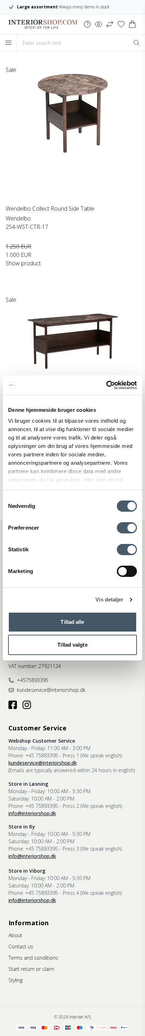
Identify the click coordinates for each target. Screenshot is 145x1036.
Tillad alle (72, 622)
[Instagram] (27, 705)
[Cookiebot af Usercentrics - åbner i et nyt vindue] (106, 385)
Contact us (20, 946)
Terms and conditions (33, 957)
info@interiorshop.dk (32, 813)
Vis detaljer (109, 599)
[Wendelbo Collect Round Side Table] (72, 132)
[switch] (127, 527)
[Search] (136, 42)
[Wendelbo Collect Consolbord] (72, 362)
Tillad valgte (72, 645)
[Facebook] (12, 705)
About (15, 935)
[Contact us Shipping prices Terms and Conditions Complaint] (87, 24)
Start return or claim (31, 969)
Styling (15, 980)
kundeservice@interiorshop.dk (42, 762)
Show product (23, 263)
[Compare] (110, 24)
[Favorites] (121, 24)
